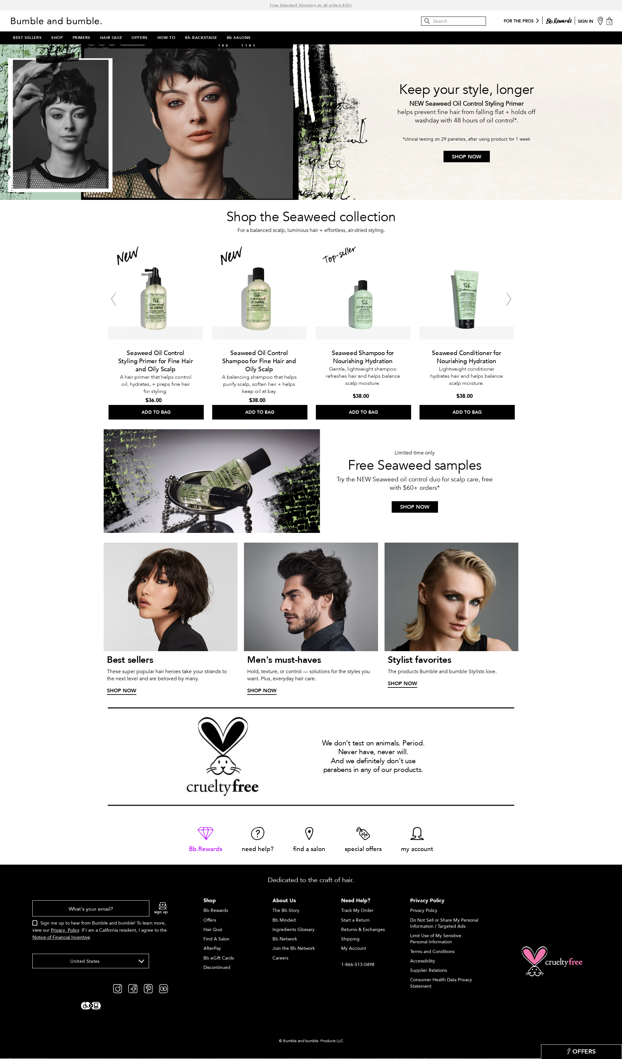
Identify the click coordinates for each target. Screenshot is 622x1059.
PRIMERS (81, 37)
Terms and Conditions (432, 952)
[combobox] (90, 961)
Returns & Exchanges (363, 930)
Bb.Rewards (215, 910)
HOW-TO (166, 37)
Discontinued (216, 967)
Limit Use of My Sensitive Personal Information (435, 939)
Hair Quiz (212, 930)
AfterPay (212, 948)
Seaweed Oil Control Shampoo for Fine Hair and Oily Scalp (259, 361)
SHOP (57, 37)
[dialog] (100, 923)
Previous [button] (113, 299)
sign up (161, 912)
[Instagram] (117, 988)
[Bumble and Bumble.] (58, 21)
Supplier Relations (428, 970)
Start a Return (355, 920)
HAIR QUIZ (111, 37)
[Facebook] (132, 988)
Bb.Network (284, 939)
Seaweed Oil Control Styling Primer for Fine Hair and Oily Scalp (155, 361)
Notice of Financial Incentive (61, 937)
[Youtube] (163, 988)
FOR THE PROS (519, 21)
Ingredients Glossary (293, 930)
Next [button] (508, 299)
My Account (353, 948)
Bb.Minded (284, 920)
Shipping (350, 939)
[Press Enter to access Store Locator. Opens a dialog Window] (600, 20)
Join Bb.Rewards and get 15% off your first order (311, 5)
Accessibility (422, 961)
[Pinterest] (148, 988)
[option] (155, 330)
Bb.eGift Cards (218, 958)
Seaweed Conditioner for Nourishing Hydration (466, 357)
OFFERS (140, 37)
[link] (205, 840)
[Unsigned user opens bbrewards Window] (559, 19)
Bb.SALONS (239, 37)
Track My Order (357, 910)
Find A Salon (216, 939)
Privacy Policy (65, 930)
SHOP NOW (466, 156)
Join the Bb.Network (293, 948)
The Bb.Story (285, 910)
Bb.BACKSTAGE (201, 37)
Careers (280, 958)
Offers (209, 920)
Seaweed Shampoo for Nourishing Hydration (363, 357)
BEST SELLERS (27, 37)
